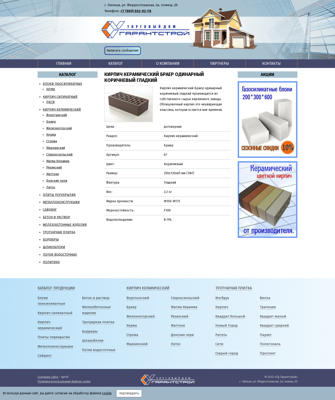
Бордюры (51, 240)
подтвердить (129, 393)
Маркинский (55, 148)
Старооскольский (59, 154)
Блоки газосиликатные (62, 84)
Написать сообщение (123, 50)
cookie (107, 393)
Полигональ (270, 344)
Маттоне (52, 174)
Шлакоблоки (54, 247)
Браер (51, 122)
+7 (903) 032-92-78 (135, 11)
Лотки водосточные (60, 255)
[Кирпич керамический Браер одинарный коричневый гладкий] (129, 104)
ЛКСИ (50, 102)
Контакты (271, 63)
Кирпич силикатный (60, 97)
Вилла (265, 298)
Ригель (221, 335)
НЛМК (50, 89)
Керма (51, 135)
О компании (167, 63)
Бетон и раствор (56, 217)
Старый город (226, 353)
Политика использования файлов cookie (64, 381)
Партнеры (219, 63)
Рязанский (54, 167)
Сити (219, 344)
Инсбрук (222, 298)
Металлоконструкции (61, 202)
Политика (51, 262)
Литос (50, 187)
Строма (51, 141)
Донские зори (56, 181)
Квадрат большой (230, 316)
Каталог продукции (56, 288)
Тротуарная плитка (59, 232)
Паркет (266, 335)
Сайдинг (50, 210)
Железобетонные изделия (65, 225)
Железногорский (59, 128)
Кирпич (221, 307)
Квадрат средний (274, 325)
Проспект (268, 353)
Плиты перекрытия (59, 195)
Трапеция (268, 307)
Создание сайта (48, 377)
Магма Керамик (58, 161)
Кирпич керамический (62, 110)
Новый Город (226, 325)
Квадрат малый (273, 316)
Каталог (115, 63)
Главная (63, 63)
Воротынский (56, 115)
